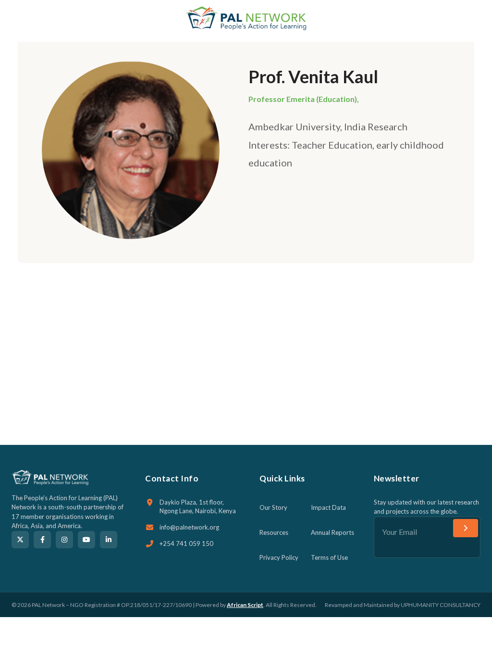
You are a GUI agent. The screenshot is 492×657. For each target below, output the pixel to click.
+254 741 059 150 (186, 543)
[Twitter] (20, 539)
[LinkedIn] (108, 539)
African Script (245, 604)
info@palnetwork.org (189, 527)
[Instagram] (64, 539)
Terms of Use (329, 557)
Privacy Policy (278, 557)
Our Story (273, 507)
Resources (273, 532)
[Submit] (465, 528)
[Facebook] (42, 539)
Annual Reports (332, 532)
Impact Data (328, 507)
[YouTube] (86, 539)
